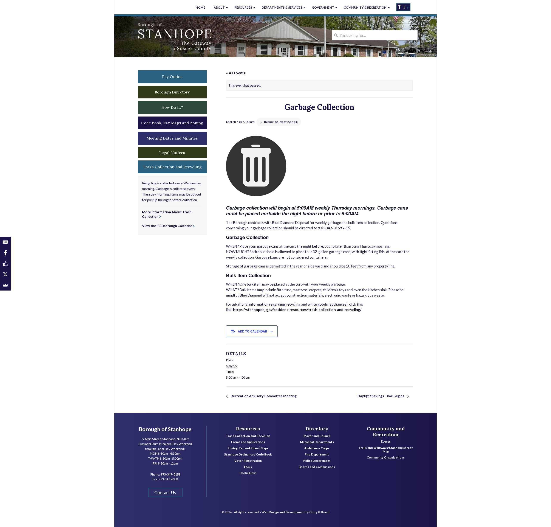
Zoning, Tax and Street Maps (248, 448)
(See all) (292, 122)
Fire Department (317, 454)
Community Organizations (386, 457)
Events (386, 441)
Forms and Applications (248, 442)
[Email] (5, 242)
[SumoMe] (5, 285)
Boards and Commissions (317, 467)
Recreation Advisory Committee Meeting (263, 396)
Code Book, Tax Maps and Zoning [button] (172, 122)
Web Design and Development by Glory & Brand (296, 512)
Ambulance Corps (316, 448)
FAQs (248, 467)
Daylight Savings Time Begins (381, 396)
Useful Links (248, 473)
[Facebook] (5, 252)
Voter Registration (248, 460)
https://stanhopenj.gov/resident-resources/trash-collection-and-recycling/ (297, 309)
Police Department (317, 460)
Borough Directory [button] (172, 92)
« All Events (235, 72)
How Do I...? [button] (172, 107)
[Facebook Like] (5, 263)
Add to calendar (252, 331)
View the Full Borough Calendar (167, 226)
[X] (5, 274)
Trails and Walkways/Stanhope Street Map (386, 449)
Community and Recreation (386, 431)
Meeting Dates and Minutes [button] (172, 138)
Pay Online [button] (172, 76)
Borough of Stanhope (146, 36)
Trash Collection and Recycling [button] (172, 166)
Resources (248, 428)
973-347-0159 (330, 228)
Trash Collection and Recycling (248, 436)
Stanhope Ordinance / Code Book (248, 454)
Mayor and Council (316, 436)
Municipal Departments (317, 442)
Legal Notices (172, 152)
